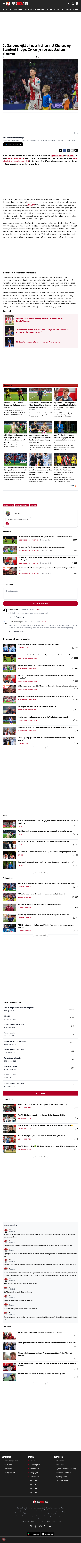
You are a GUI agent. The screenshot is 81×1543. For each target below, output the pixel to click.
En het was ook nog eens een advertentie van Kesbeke (21, 1284)
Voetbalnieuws (24, 887)
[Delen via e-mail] (72, 150)
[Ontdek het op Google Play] (33, 1534)
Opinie (20, 826)
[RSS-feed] (45, 1526)
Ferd (9, 1230)
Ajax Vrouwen (57, 156)
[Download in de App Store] (47, 1534)
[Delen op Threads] (60, 150)
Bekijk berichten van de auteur (18, 519)
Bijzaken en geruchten (28, 540)
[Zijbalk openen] (4, 3)
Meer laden (40, 1093)
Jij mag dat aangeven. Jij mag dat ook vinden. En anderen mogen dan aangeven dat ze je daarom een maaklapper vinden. (40, 1255)
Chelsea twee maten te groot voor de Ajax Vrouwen (38, 342)
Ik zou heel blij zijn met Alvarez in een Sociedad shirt (20, 1309)
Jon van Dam (12, 57)
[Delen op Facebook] (64, 150)
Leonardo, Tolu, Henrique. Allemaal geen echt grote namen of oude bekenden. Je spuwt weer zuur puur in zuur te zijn (40, 1264)
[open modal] (77, 3)
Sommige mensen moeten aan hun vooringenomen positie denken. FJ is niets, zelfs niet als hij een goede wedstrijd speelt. (40, 1318)
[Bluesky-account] (50, 1526)
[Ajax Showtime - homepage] (17, 4)
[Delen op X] (68, 150)
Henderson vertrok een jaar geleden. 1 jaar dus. (18, 1300)
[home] (3, 9)
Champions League (15, 158)
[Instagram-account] (40, 1526)
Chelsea (70, 156)
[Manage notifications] (3, 1539)
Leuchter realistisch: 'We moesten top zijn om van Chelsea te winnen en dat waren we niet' (42, 331)
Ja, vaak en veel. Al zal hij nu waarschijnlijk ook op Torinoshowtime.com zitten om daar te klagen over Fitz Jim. (38, 1245)
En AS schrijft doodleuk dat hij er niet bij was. (18, 1292)
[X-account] (31, 1526)
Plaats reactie (40, 604)
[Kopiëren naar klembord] (76, 150)
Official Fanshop (37, 9)
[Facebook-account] (36, 1526)
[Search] (69, 3)
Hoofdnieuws (23, 648)
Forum (49, 9)
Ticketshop (66, 9)
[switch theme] (73, 3)
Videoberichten (24, 1108)
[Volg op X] (7, 523)
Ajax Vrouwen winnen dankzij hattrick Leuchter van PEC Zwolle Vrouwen (40, 320)
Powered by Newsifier (40, 1539)
